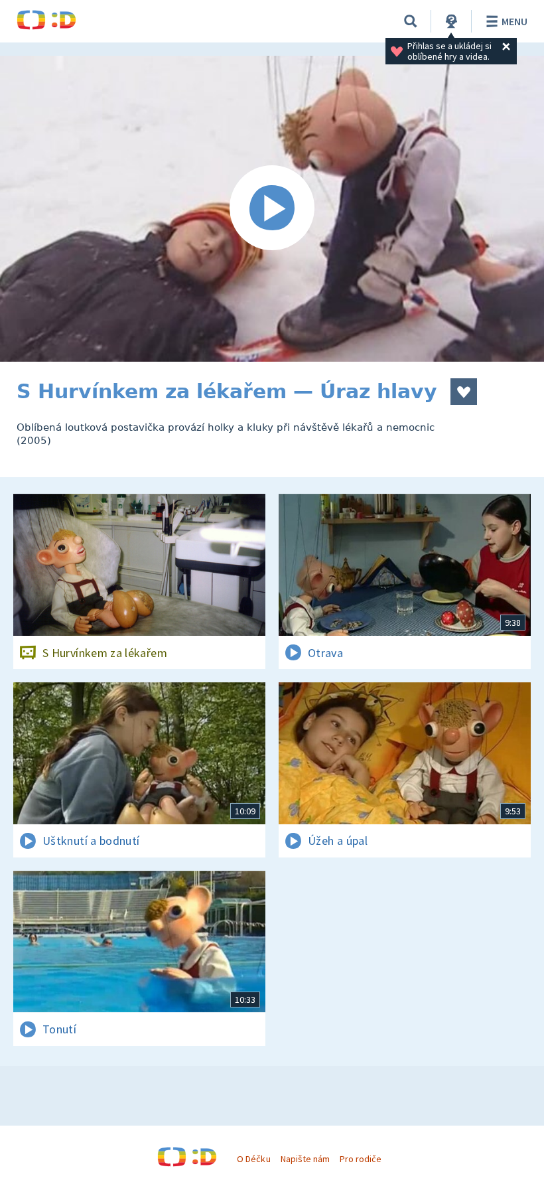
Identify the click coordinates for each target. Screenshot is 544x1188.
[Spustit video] (272, 209)
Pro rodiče (360, 1159)
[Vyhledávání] (411, 21)
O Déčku (253, 1159)
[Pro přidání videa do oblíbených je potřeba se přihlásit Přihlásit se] (463, 391)
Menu (514, 21)
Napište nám (305, 1159)
